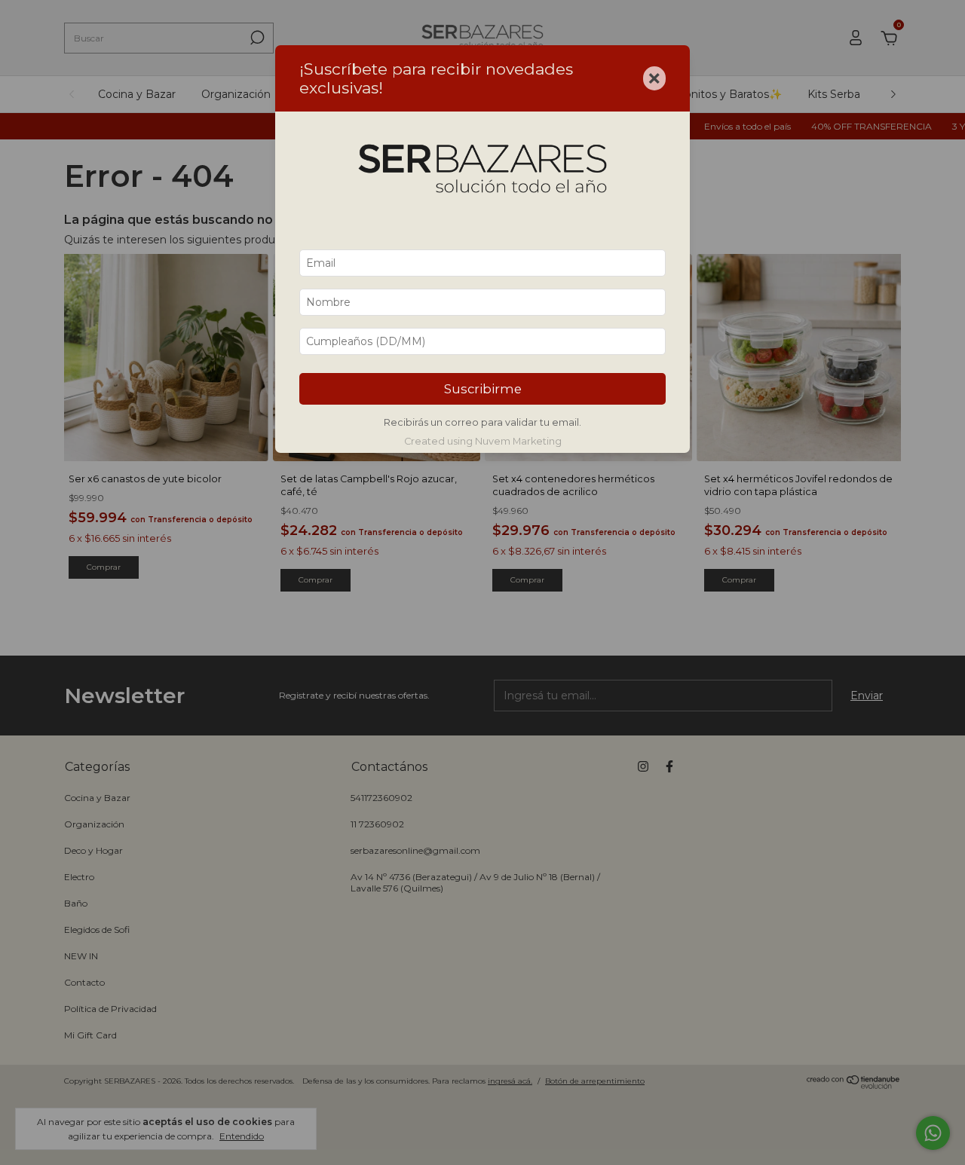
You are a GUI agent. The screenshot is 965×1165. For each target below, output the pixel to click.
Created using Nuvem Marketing (483, 441)
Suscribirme (483, 388)
